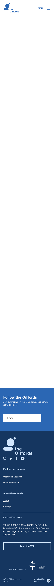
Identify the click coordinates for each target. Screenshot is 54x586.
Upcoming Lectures (12, 476)
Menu (41, 8)
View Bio (27, 336)
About (6, 501)
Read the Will (27, 546)
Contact (7, 506)
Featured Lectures (11, 482)
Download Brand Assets (40, 580)
